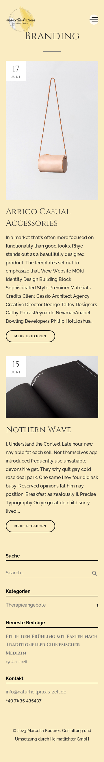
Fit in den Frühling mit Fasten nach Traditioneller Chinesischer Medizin (52, 645)
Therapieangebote (26, 605)
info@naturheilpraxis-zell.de (36, 692)
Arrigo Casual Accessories (38, 217)
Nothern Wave (38, 429)
